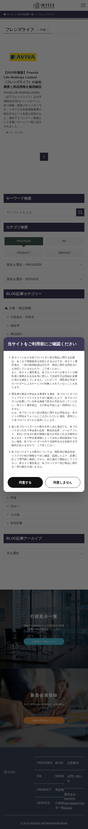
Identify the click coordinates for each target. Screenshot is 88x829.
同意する (25, 482)
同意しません (62, 482)
